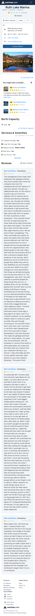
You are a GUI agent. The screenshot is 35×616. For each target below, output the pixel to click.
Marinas (4, 10)
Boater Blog (10, 604)
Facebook (9, 596)
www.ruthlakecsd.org (15, 41)
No (21, 363)
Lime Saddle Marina (19, 102)
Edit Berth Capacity (27, 128)
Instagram (9, 598)
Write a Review (10, 20)
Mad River (20, 10)
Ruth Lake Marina (10, 171)
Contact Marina (17, 46)
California (12, 10)
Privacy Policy (21, 613)
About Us (22, 585)
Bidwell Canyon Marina (20, 110)
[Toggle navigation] (31, 2)
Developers (7, 590)
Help (20, 583)
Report (28, 363)
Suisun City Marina (19, 87)
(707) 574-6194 (13, 38)
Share (21, 20)
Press (21, 587)
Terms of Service (9, 613)
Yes (17, 363)
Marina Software (9, 587)
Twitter (9, 594)
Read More (7, 97)
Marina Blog (10, 602)
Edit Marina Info (28, 77)
